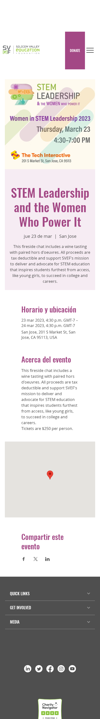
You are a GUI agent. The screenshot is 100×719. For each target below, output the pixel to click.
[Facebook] (50, 668)
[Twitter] (38, 668)
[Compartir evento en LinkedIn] (47, 559)
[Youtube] (72, 668)
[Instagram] (61, 668)
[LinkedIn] (27, 668)
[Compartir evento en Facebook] (23, 559)
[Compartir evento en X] (35, 559)
